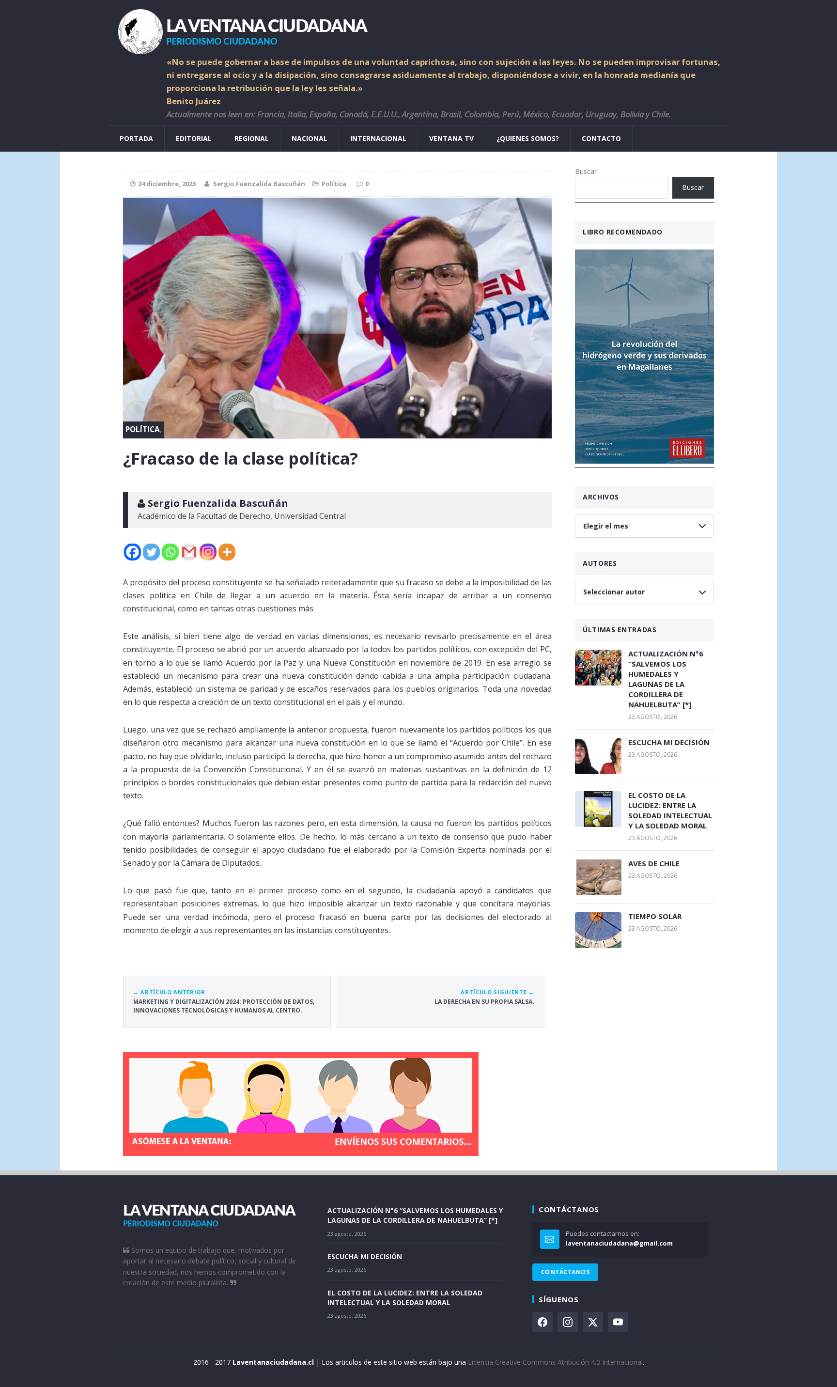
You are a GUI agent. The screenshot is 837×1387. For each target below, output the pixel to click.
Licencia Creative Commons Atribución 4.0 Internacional (555, 1362)
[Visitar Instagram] (568, 1322)
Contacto (601, 138)
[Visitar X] (593, 1322)
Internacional (378, 138)
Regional (251, 138)
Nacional (309, 138)
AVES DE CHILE (654, 863)
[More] (226, 552)
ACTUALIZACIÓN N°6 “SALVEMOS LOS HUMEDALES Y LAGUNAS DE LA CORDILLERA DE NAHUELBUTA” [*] (665, 679)
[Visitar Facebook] (542, 1322)
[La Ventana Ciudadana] (418, 28)
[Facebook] (132, 552)
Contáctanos (565, 1272)
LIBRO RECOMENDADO (623, 231)
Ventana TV (451, 138)
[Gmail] (189, 552)
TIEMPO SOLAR (655, 916)
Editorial (194, 138)
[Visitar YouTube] (618, 1322)
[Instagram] (208, 552)
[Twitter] (151, 552)
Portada (136, 138)
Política (334, 183)
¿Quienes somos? (527, 138)
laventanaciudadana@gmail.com (619, 1243)
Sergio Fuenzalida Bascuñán (259, 183)
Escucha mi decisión (669, 742)
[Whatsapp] (170, 552)
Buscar (586, 171)
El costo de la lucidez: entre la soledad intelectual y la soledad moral (670, 810)
